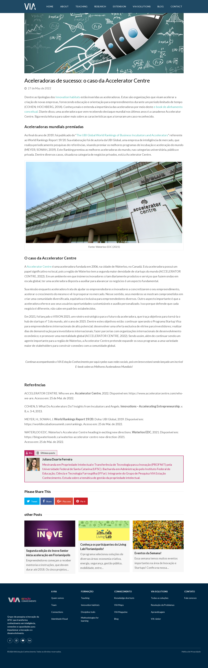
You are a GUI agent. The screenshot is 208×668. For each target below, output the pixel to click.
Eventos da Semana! (148, 553)
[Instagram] (16, 640)
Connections (57, 612)
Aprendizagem (158, 612)
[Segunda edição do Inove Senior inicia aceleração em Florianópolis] (49, 534)
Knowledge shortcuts (124, 598)
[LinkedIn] (29, 640)
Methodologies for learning (90, 619)
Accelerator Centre (39, 266)
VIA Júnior (156, 619)
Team (54, 605)
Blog (116, 619)
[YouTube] (22, 640)
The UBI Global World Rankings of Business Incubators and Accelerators (122, 135)
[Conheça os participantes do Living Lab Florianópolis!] (103, 530)
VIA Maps (119, 605)
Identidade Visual (59, 619)
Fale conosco (190, 598)
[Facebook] (9, 640)
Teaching (85, 598)
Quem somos (57, 598)
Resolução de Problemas (162, 605)
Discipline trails (88, 612)
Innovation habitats (67, 97)
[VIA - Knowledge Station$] (30, 6)
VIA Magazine (120, 612)
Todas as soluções (159, 598)
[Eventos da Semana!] (158, 535)
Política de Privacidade (191, 652)
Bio (30, 453)
